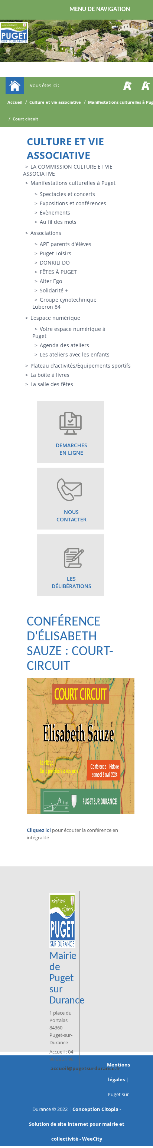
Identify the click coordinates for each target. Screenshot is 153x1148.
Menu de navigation (99, 9)
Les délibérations (71, 582)
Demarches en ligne (71, 449)
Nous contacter (71, 515)
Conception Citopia (95, 1109)
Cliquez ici (39, 830)
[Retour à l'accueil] (14, 32)
